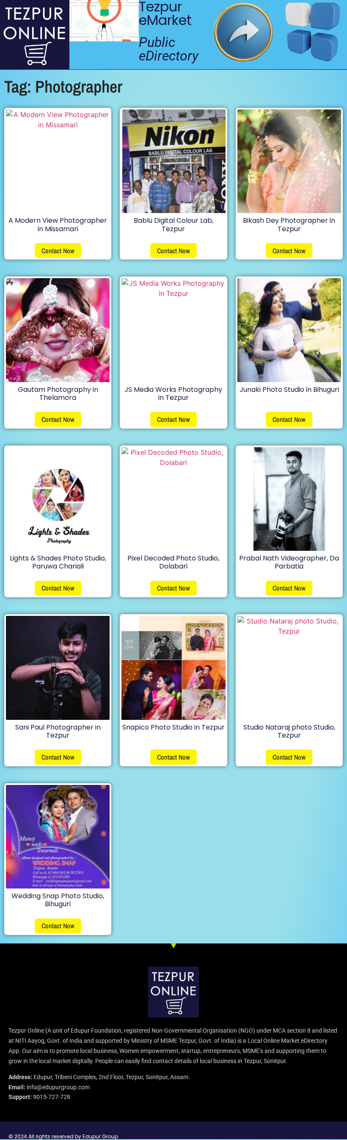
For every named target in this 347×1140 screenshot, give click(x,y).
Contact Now (57, 250)
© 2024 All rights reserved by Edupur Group (63, 1136)
